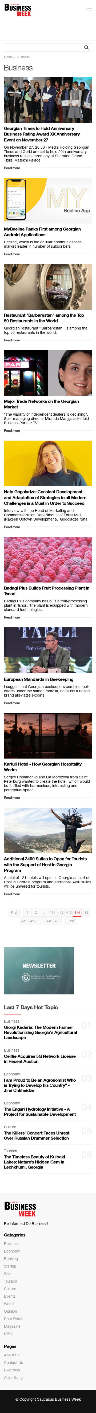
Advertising (13, 1377)
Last (71, 921)
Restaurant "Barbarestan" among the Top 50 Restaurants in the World (44, 317)
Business (11, 1244)
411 (52, 912)
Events (9, 1296)
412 (60, 912)
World (9, 1304)
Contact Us (13, 1362)
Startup (10, 1266)
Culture (10, 1289)
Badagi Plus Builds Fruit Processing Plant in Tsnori (46, 590)
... (44, 912)
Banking (11, 1259)
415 (85, 912)
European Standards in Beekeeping (38, 679)
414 (77, 912)
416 (24, 921)
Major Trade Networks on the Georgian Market (41, 403)
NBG (8, 1334)
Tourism (10, 1281)
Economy (12, 1251)
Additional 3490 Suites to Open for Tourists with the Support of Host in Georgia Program (45, 864)
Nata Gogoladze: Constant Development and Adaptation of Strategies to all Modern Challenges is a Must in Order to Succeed (45, 497)
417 (33, 921)
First (14, 912)
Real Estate (13, 1319)
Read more (12, 168)
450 (58, 921)
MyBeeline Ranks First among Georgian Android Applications (42, 231)
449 (49, 921)
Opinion (10, 1311)
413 (69, 912)
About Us (11, 1355)
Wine (8, 1274)
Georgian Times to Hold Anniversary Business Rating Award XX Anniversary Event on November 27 (42, 134)
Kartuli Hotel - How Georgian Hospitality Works (43, 766)
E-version (12, 1370)
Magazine (12, 1326)
